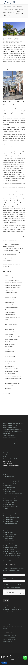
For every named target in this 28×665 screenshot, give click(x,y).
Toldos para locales (9, 538)
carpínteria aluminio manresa (11, 478)
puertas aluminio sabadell (10, 510)
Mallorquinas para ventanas (11, 498)
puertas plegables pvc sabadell (11, 521)
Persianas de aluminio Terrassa (11, 506)
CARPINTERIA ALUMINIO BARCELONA (11, 609)
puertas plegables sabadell (11, 523)
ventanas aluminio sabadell (11, 545)
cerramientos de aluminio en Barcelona (13, 493)
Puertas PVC (8, 525)
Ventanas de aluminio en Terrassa (12, 555)
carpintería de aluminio (16, 620)
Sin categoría (7, 530)
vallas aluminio (8, 542)
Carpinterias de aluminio (10, 487)
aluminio (17, 39)
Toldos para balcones (9, 536)
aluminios (9, 41)
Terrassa (5, 624)
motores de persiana (9, 504)
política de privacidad (19, 584)
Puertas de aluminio (9, 515)
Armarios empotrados (9, 476)
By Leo (16, 38)
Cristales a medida (9, 495)
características (11, 607)
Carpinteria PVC (8, 485)
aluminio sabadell (14, 605)
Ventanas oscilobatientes (10, 558)
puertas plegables (9, 519)
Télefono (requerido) (8, 578)
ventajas (9, 624)
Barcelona (21, 605)
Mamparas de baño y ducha (11, 500)
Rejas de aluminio (8, 528)
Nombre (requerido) (7, 573)
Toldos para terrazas (9, 540)
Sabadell (20, 622)
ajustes (12, 659)
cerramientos (8, 489)
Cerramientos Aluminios (10, 491)
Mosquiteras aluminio (9, 502)
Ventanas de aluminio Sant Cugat (12, 557)
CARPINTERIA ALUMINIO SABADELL (16, 613)
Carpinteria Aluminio (15, 41)
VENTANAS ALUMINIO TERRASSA (10, 626)
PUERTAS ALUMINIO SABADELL (13, 42)
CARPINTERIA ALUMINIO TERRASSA (11, 618)
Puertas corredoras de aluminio (12, 513)
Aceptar (4, 662)
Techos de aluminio (9, 532)
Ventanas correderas (9, 549)
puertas (6, 508)
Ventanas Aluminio (9, 543)
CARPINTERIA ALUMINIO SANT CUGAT (11, 616)
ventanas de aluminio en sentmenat (13, 553)
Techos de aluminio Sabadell (11, 534)
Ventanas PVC (8, 560)
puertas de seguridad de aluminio (12, 517)
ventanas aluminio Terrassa (11, 547)
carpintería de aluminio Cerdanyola (12, 480)
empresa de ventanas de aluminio (12, 496)
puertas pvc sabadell (9, 527)
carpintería (9, 620)
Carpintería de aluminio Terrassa (12, 483)
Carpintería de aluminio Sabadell (12, 481)
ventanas (13, 624)
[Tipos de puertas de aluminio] (14, 29)
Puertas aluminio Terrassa (10, 512)
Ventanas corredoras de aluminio (12, 551)
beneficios (5, 607)
